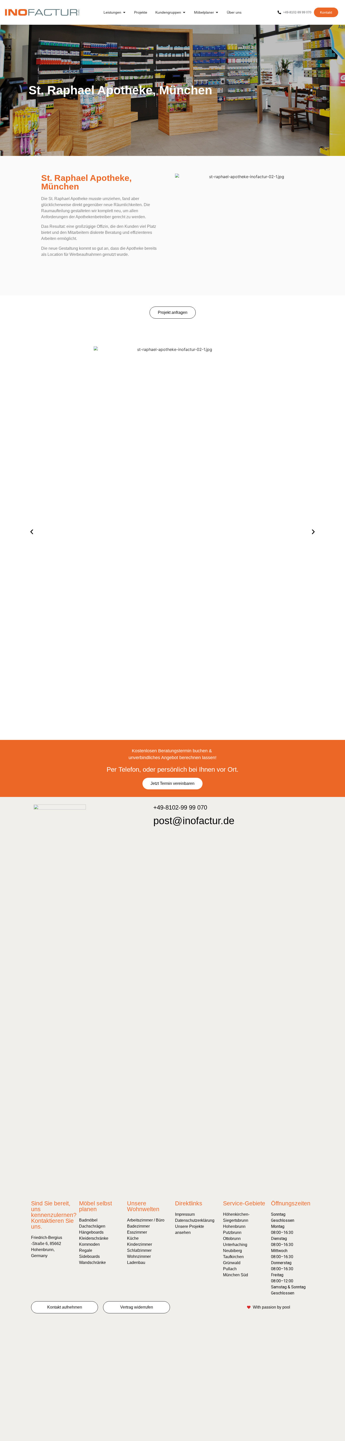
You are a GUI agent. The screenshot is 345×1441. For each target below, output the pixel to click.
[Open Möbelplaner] (217, 12)
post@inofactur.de (193, 820)
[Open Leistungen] (124, 12)
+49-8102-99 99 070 (180, 807)
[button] (32, 532)
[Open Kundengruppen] (184, 12)
